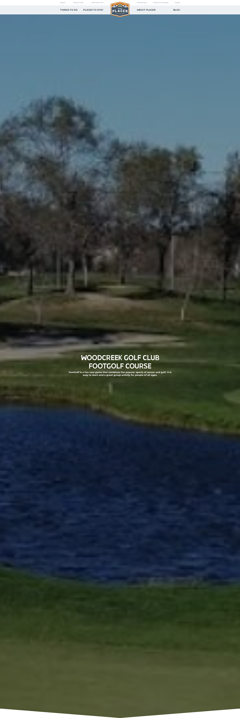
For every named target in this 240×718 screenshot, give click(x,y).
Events (62, 2)
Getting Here (142, 2)
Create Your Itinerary (160, 2)
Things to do (69, 10)
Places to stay (93, 10)
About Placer (146, 10)
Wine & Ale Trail (97, 2)
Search (177, 2)
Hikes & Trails (78, 2)
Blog (176, 10)
